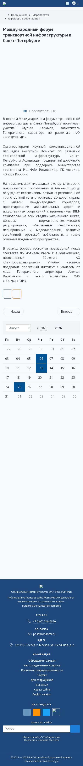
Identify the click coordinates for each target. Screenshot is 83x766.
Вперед (66, 311)
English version (42, 694)
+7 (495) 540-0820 (44, 621)
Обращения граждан (42, 660)
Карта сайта (42, 689)
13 (41, 368)
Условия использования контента (41, 605)
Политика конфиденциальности (42, 670)
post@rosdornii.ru (44, 634)
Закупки (42, 675)
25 (19, 387)
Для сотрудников (42, 680)
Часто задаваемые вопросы (42, 665)
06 (41, 358)
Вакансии (42, 684)
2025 (43, 328)
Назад (15, 311)
